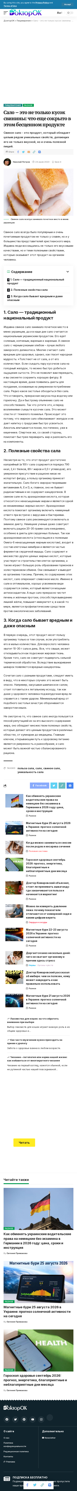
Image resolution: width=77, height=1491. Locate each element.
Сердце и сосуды (38, 922)
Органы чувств (45, 965)
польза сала (26, 768)
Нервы (32, 965)
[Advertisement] (38, 62)
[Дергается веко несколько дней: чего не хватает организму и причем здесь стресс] (14, 958)
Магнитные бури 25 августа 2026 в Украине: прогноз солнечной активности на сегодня (48, 827)
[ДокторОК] (26, 13)
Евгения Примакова (17, 1253)
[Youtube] (32, 1419)
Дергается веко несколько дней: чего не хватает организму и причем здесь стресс (48, 956)
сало (38, 768)
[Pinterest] (24, 1419)
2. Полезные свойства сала (29, 289)
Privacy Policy (42, 3)
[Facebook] (7, 1419)
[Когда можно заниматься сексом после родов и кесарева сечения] (14, 847)
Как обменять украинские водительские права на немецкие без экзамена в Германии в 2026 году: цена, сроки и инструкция (45, 803)
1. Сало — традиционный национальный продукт (35, 281)
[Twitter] (15, 1419)
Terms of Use (10, 6)
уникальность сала (31, 772)
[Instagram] (41, 1419)
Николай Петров (21, 162)
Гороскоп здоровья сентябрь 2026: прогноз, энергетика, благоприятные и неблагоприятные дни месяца (35, 1380)
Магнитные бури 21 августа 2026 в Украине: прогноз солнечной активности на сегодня (48, 999)
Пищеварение (13, 105)
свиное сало (51, 768)
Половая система (38, 851)
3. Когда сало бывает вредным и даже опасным (35, 298)
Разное (28, 105)
